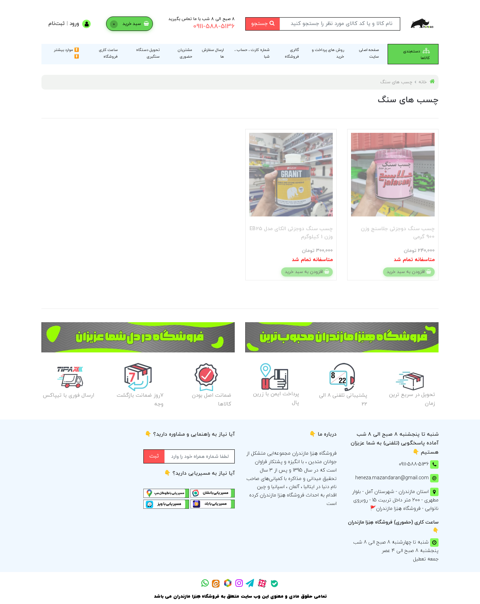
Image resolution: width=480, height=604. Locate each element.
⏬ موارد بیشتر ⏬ (66, 53)
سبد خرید (127, 24)
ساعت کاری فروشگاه (108, 53)
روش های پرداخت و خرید (328, 53)
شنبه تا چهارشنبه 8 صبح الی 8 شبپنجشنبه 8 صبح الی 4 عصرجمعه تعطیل (396, 551)
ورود (74, 23)
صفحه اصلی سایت (369, 53)
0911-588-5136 (214, 26)
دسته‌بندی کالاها (416, 54)
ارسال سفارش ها (213, 53)
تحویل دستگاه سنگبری (148, 53)
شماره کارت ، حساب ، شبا (252, 53)
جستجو (260, 23)
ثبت (154, 456)
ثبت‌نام (56, 23)
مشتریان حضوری (185, 53)
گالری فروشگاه (292, 53)
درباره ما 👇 (323, 434)
